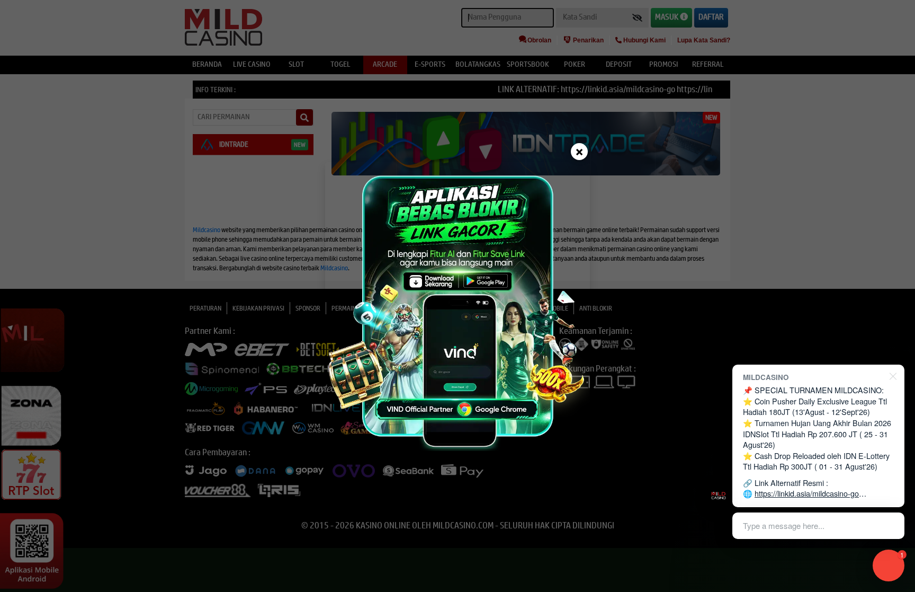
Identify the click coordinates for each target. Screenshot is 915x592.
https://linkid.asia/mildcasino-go (807, 493)
